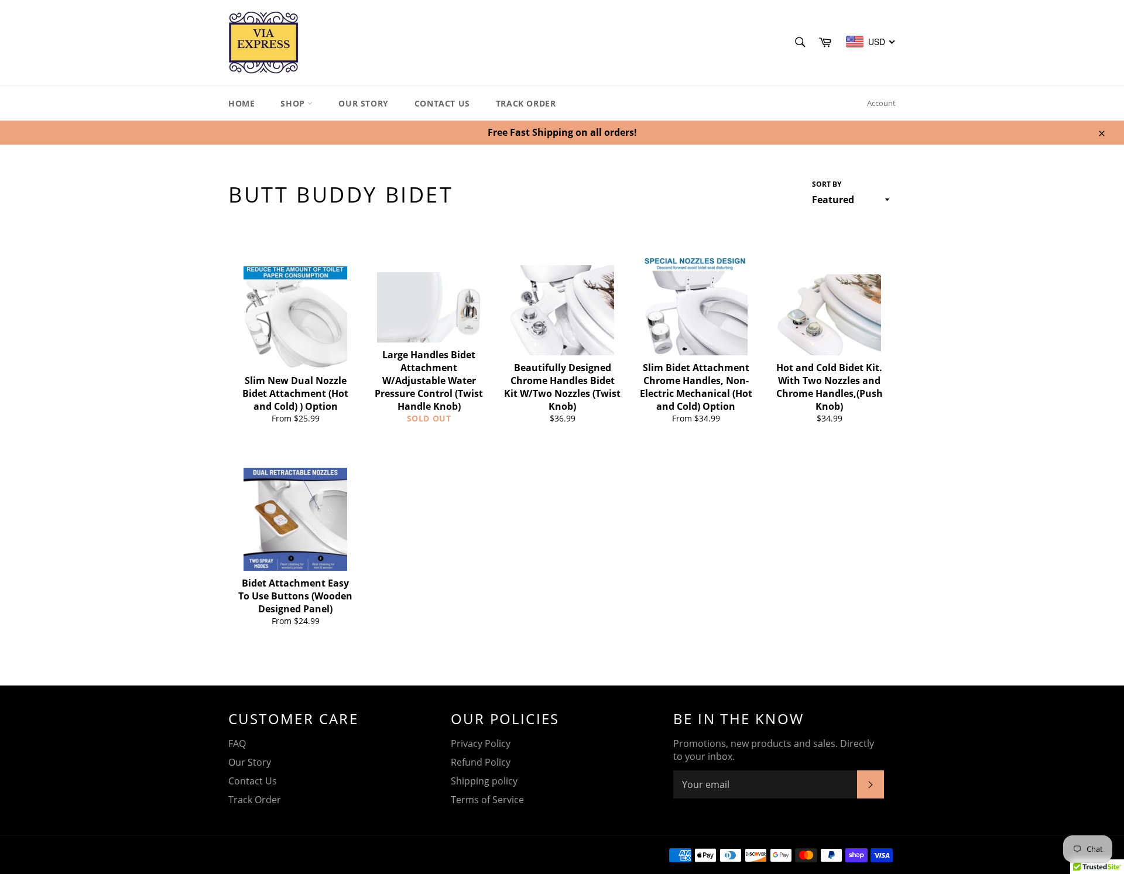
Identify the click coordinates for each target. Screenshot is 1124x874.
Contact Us (442, 103)
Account (881, 103)
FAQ (237, 743)
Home (241, 103)
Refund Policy (480, 762)
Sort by (826, 184)
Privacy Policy (480, 743)
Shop (293, 103)
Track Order (526, 103)
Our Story (363, 103)
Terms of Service (487, 799)
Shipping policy (484, 780)
